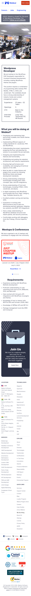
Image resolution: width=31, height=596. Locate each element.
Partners (19, 447)
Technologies (20, 450)
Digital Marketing (6, 487)
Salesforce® (20, 402)
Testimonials (20, 453)
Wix (18, 431)
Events (19, 477)
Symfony (19, 413)
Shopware (19, 397)
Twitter (16, 536)
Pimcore (19, 410)
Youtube (21, 539)
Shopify (19, 394)
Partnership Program (22, 480)
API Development (6, 477)
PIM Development (6, 474)
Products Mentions (22, 466)
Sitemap (19, 518)
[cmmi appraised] (15, 556)
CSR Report (20, 472)
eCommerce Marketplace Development (5, 458)
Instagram (25, 536)
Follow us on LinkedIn (18, 20)
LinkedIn (12, 539)
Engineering (21, 10)
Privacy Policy (21, 523)
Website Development (7, 453)
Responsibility (21, 469)
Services (19, 488)
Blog (18, 496)
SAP (18, 434)
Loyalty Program (21, 499)
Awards (19, 464)
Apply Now (15, 365)
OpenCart (19, 388)
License (19, 520)
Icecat (18, 428)
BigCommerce (21, 405)
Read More (14, 269)
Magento (19, 386)
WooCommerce (21, 391)
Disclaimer (20, 529)
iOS (18, 423)
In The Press (20, 458)
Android (19, 426)
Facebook (8, 536)
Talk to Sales (25, 3)
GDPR (18, 526)
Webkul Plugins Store (23, 501)
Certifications (20, 455)
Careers (4, 10)
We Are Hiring (20, 512)
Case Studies (20, 507)
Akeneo (19, 407)
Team (18, 445)
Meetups (19, 474)
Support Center (21, 491)
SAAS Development (6, 467)
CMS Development (6, 450)
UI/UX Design (5, 485)
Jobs (12, 10)
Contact (19, 493)
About (18, 442)
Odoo (18, 399)
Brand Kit (19, 515)
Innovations (20, 461)
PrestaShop (20, 420)
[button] (12, 274)
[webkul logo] (10, 3)
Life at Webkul (21, 510)
